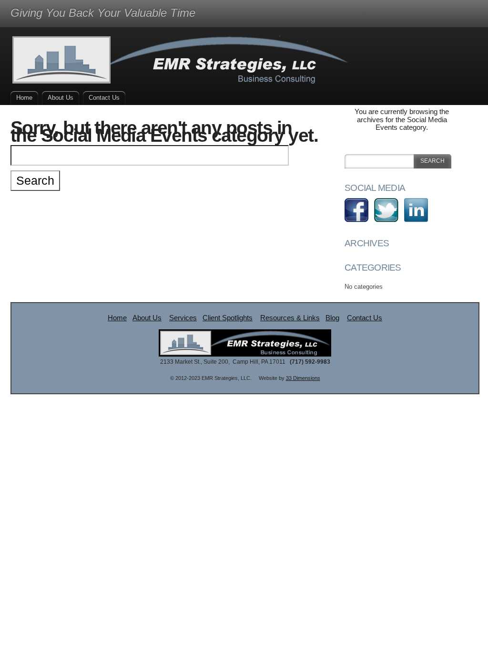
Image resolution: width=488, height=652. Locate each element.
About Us (60, 97)
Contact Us (104, 97)
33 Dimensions (303, 378)
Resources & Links (290, 318)
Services (183, 318)
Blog (332, 318)
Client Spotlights (228, 318)
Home (24, 97)
